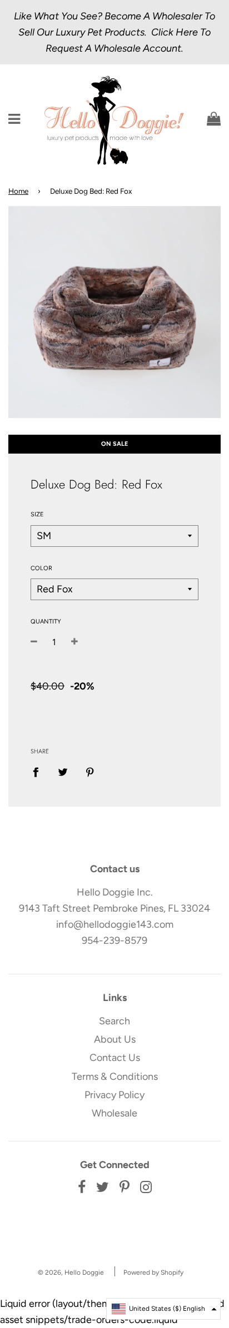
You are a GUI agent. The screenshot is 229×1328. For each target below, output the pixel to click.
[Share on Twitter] (63, 771)
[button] (163, 1309)
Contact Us (114, 1058)
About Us (115, 1039)
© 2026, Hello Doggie (71, 1272)
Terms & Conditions (115, 1076)
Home (18, 191)
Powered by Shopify (153, 1272)
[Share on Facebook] (39, 771)
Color (41, 568)
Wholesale (114, 1113)
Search (114, 1021)
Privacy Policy (114, 1095)
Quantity (46, 621)
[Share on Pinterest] (90, 771)
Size (37, 514)
